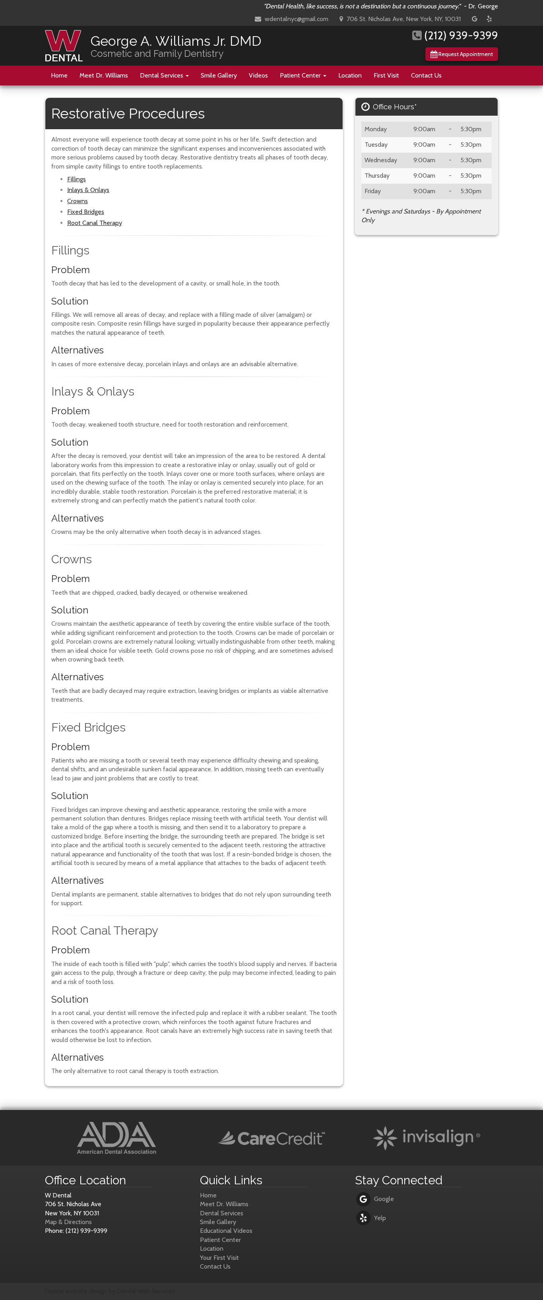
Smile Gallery (219, 75)
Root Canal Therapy (94, 223)
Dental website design (76, 1291)
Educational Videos (226, 1230)
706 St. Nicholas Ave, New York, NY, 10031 (403, 19)
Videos (258, 75)
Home (59, 75)
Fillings (76, 179)
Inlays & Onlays (88, 190)
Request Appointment (465, 54)
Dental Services (162, 75)
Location (350, 75)
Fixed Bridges (85, 211)
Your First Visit (219, 1257)
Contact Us (426, 75)
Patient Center (301, 75)
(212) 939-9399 (460, 35)
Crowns (77, 201)
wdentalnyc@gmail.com (295, 19)
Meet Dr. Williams (104, 75)
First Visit (386, 75)
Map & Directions (68, 1222)
